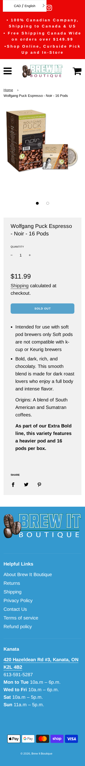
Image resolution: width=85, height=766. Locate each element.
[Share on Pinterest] (39, 484)
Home (8, 90)
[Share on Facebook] (15, 484)
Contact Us (15, 609)
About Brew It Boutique (28, 574)
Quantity (17, 246)
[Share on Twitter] (26, 484)
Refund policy (18, 626)
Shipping (20, 285)
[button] (37, 203)
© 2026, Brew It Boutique (36, 753)
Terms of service (21, 617)
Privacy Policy (18, 600)
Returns (12, 583)
